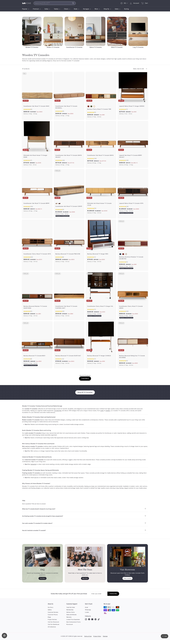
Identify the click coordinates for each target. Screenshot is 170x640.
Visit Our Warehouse (53, 624)
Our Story (50, 607)
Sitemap (105, 636)
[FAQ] (42, 557)
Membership (69, 610)
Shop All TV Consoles (85, 392)
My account (69, 624)
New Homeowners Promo (73, 622)
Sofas (47, 9)
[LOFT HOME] (26, 3)
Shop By (107, 9)
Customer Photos (53, 614)
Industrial (33, 464)
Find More (42, 578)
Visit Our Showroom (53, 622)
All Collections (52, 627)
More (96, 9)
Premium (36, 9)
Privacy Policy (97, 636)
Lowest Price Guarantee (73, 619)
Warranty (69, 617)
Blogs (49, 617)
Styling (126, 9)
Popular (25, 9)
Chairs (66, 9)
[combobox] (55, 3)
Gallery (50, 610)
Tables (56, 9)
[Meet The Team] (85, 557)
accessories (57, 410)
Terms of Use (88, 636)
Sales (117, 9)
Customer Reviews (53, 612)
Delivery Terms (70, 612)
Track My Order (70, 607)
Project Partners (52, 619)
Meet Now (85, 578)
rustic (102, 410)
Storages (86, 9)
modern (108, 410)
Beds (76, 9)
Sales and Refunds (71, 614)
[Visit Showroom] (127, 557)
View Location (127, 578)
